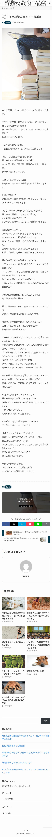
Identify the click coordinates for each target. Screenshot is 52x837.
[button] (6, 524)
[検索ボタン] (50, 3)
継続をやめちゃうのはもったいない (17, 763)
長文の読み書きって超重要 (13, 746)
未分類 (8, 22)
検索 (45, 721)
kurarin (26, 576)
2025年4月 (9, 799)
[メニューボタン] (1, 3)
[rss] (27, 830)
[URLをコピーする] (46, 524)
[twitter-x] (24, 830)
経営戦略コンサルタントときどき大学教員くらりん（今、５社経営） (26, 3)
